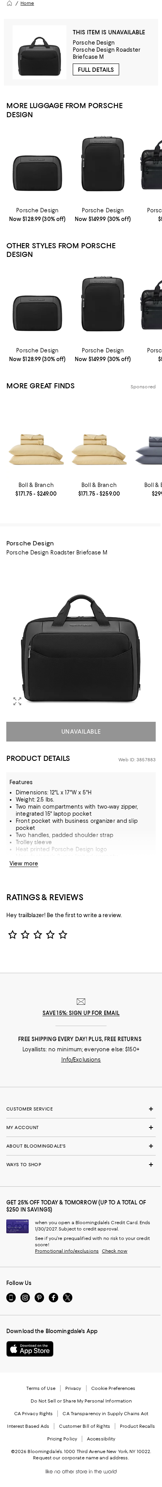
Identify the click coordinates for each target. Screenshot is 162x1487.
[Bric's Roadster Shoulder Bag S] (103, 164)
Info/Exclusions (81, 1059)
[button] (81, 637)
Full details (96, 69)
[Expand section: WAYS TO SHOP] (81, 1165)
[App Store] (29, 1349)
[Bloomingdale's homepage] (9, 3)
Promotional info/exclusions (67, 1251)
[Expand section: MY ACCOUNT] (81, 1127)
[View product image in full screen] (17, 701)
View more (23, 863)
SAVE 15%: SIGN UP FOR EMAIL (81, 1013)
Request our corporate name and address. (81, 1458)
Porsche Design (94, 42)
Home (27, 3)
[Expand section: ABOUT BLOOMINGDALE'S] (81, 1146)
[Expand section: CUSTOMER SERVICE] (81, 1109)
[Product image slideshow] (81, 637)
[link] (37, 215)
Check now (114, 1251)
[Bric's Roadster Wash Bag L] (37, 164)
